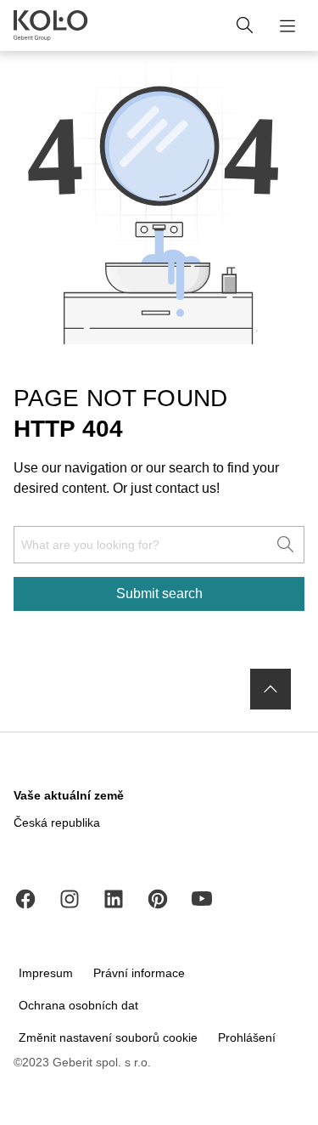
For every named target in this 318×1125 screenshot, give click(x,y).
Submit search (159, 593)
